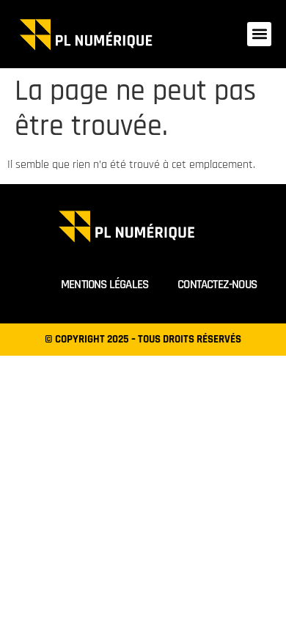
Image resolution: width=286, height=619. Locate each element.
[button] (259, 34)
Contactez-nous (217, 284)
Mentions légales (104, 284)
